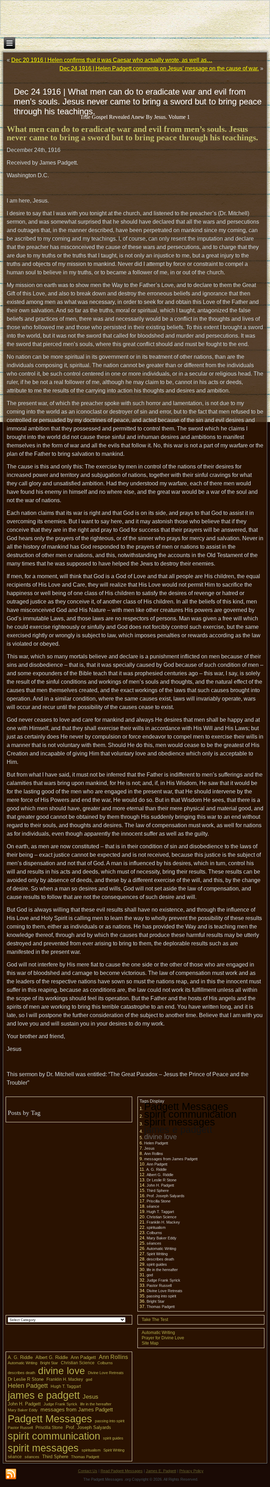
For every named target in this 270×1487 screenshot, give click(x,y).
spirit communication (190, 1114)
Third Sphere (158, 1190)
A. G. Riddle (156, 1169)
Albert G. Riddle (160, 1175)
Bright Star (156, 1301)
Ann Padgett (157, 1164)
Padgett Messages (186, 1106)
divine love (160, 1137)
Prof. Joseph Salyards (166, 1196)
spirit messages (179, 1122)
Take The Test (155, 1319)
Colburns (154, 1233)
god (150, 1275)
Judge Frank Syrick (163, 1280)
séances (154, 1243)
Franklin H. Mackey (163, 1222)
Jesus (149, 1148)
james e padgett (178, 1129)
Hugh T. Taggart (160, 1212)
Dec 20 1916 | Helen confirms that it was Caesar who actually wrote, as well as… (111, 60)
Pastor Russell (159, 1285)
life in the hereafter (162, 1270)
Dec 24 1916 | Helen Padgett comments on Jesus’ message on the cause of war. (159, 68)
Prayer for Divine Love (163, 1337)
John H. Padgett (160, 1185)
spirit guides (157, 1264)
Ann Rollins (153, 1153)
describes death (160, 1259)
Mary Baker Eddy (161, 1238)
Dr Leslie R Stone (161, 1180)
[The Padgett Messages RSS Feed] (11, 1474)
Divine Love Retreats (164, 1291)
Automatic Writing (161, 1248)
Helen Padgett (156, 1143)
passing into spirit (161, 1296)
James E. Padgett (161, 1471)
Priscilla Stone (159, 1201)
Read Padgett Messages (122, 1471)
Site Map (150, 1343)
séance (153, 1206)
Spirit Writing (157, 1254)
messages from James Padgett (171, 1159)
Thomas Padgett (161, 1306)
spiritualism (156, 1227)
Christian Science (161, 1217)
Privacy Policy (191, 1471)
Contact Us (87, 1471)
